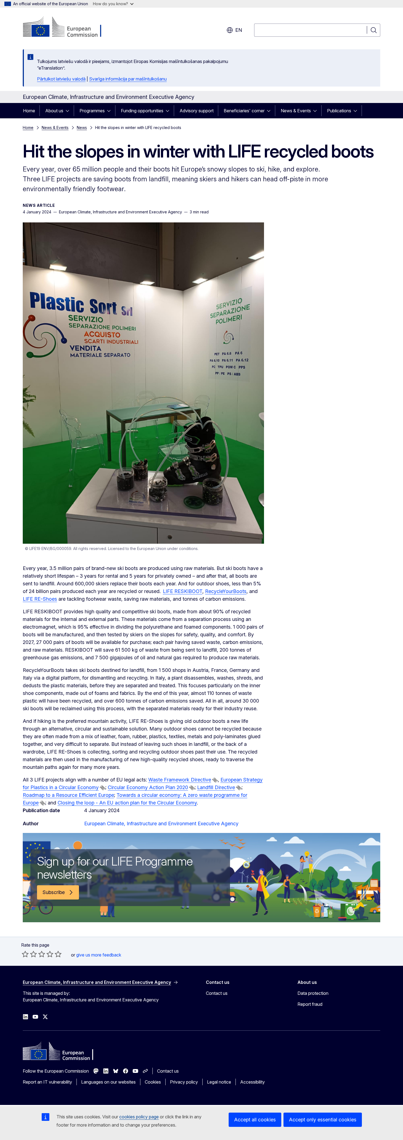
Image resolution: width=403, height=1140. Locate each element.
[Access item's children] (69, 110)
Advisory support (197, 110)
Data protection (312, 993)
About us (54, 110)
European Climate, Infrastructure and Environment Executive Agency (161, 823)
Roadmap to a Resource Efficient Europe (68, 795)
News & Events (296, 110)
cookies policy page (139, 1116)
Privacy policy (184, 1082)
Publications (339, 110)
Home (29, 110)
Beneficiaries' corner (244, 110)
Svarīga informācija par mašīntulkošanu (128, 79)
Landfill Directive (216, 787)
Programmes (92, 110)
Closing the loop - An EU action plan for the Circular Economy (127, 803)
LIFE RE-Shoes (40, 599)
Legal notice (219, 1082)
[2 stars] (29, 954)
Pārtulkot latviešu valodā (61, 79)
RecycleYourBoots (225, 591)
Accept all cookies (255, 1119)
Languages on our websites (108, 1082)
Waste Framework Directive (179, 780)
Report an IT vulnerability (47, 1082)
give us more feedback (98, 955)
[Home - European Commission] (67, 27)
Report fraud (309, 1004)
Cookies (153, 1082)
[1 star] (25, 954)
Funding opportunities (142, 110)
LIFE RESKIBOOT (182, 591)
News (82, 127)
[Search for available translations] (215, 780)
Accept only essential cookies (322, 1119)
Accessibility (252, 1082)
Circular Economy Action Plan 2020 (148, 787)
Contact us (217, 993)
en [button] (238, 30)
